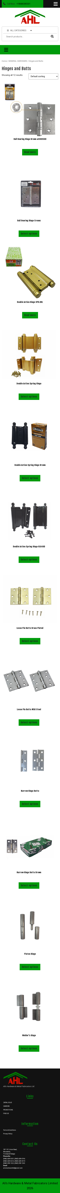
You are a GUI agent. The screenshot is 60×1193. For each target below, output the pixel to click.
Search (51, 36)
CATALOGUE (7, 1102)
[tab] (55, 3)
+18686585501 (22, 3)
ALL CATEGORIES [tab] (18, 30)
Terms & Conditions (9, 1130)
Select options (29, 233)
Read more (30, 152)
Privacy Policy (7, 1134)
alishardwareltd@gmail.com (13, 1168)
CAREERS (6, 1106)
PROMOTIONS (8, 1110)
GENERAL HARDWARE (17, 61)
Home (4, 61)
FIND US (6, 1113)
